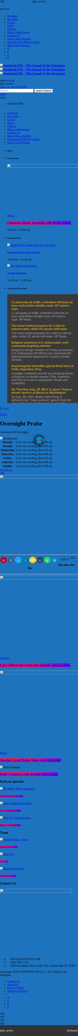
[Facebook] (8, 58)
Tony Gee (4, 861)
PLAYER (13, 87)
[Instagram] (8, 55)
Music (3, 753)
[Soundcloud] (8, 52)
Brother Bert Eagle (8, 876)
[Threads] (8, 48)
